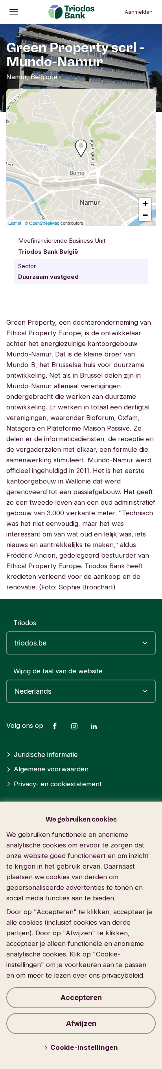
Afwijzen (81, 1023)
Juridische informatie (46, 754)
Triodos (24, 623)
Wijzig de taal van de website (58, 671)
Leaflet (14, 223)
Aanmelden (139, 12)
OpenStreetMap (44, 223)
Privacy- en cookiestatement (58, 784)
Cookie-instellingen (84, 1047)
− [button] (145, 215)
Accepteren (81, 997)
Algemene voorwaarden (51, 769)
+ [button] (145, 203)
